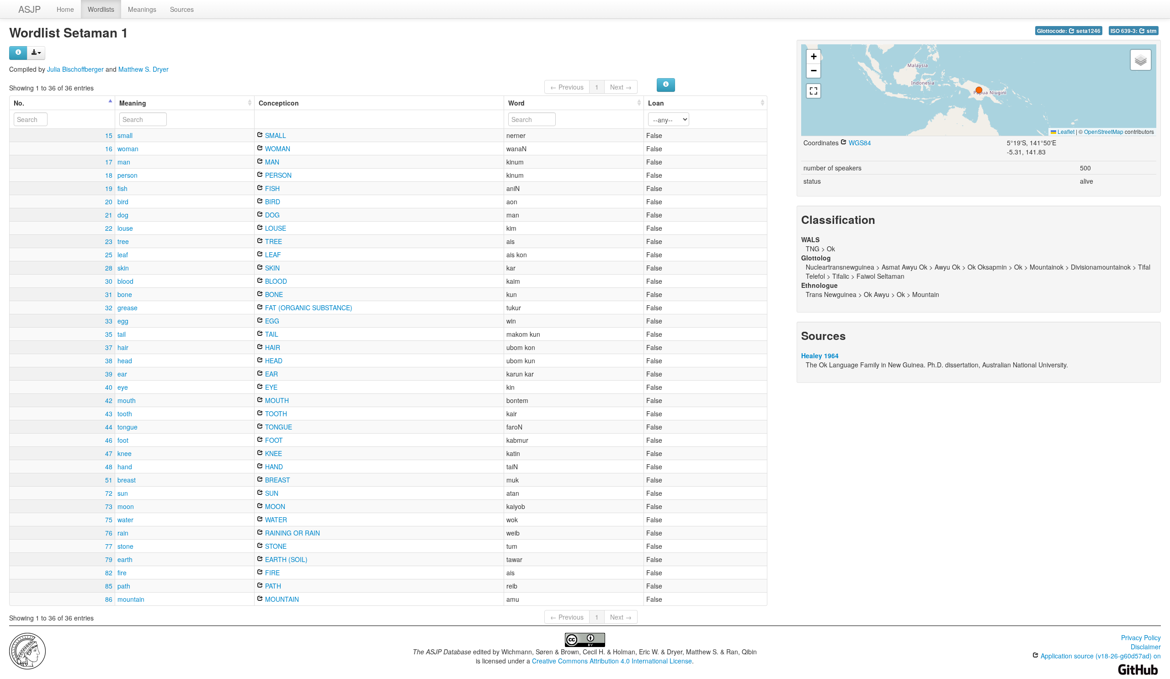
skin (123, 267)
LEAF (272, 254)
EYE (270, 387)
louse (125, 228)
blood (125, 281)
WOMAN (276, 148)
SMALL (274, 135)
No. (19, 102)
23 (108, 241)
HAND (273, 466)
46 (108, 440)
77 (108, 546)
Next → (621, 86)
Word (516, 102)
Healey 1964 (820, 355)
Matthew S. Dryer (143, 69)
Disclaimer (1146, 646)
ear (122, 373)
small (125, 135)
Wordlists (101, 9)
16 (108, 148)
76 (108, 532)
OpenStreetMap (1103, 131)
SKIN (271, 267)
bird (122, 201)
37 (108, 347)
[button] (979, 90)
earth (125, 559)
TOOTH (275, 413)
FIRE (271, 572)
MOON (274, 506)
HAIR (271, 347)
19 (108, 188)
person (127, 175)
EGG (271, 320)
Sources (182, 9)
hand (124, 466)
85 (108, 585)
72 (108, 493)
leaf (122, 254)
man (123, 161)
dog (122, 214)
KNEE (272, 453)
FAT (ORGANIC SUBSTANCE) (307, 307)
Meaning (132, 102)
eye (122, 387)
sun (122, 493)
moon (125, 506)
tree (123, 241)
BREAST (276, 479)
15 (108, 135)
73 (108, 506)
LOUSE (274, 228)
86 (108, 599)
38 (108, 360)
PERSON (277, 175)
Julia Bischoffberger (75, 69)
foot (122, 440)
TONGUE (277, 426)
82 (108, 572)
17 (108, 161)
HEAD (272, 360)
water (125, 519)
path (123, 585)
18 (108, 175)
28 (108, 267)
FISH (271, 188)
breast (126, 479)
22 (108, 228)
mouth (126, 400)
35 (108, 334)
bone (124, 294)
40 (108, 387)
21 (108, 214)
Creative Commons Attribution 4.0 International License (612, 660)
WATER (275, 519)
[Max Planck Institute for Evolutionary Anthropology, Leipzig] (27, 650)
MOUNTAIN (281, 599)
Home (65, 9)
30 (108, 281)
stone (125, 546)
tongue (127, 426)
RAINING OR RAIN (291, 532)
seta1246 (1088, 31)
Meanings (142, 9)
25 (108, 254)
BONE (273, 294)
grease (127, 307)
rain (122, 532)
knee (124, 453)
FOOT (273, 440)
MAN (271, 161)
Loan (656, 102)
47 (108, 453)
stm (1151, 31)
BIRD (271, 201)
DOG (271, 214)
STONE (275, 546)
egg (122, 320)
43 (108, 413)
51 (108, 479)
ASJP (29, 9)
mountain (130, 599)
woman (127, 148)
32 (108, 307)
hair (122, 347)
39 (108, 373)
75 (108, 519)
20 (108, 201)
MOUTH (276, 400)
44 (108, 426)
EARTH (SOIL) (285, 559)
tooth (124, 413)
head (124, 360)
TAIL (270, 334)
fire (122, 572)
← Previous (567, 86)
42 (108, 400)
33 (108, 320)
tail (121, 334)
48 (108, 466)
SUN (270, 493)
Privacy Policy (1141, 637)
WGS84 (859, 142)
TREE (272, 241)
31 (108, 294)
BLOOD (275, 281)
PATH (272, 585)
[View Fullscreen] (813, 91)
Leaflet (1065, 131)
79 (108, 559)
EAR (270, 373)
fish (122, 188)
